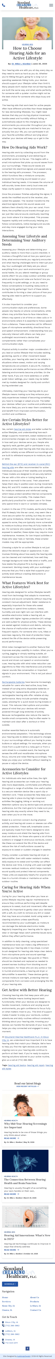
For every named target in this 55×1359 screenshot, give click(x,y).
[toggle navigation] (51, 5)
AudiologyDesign (23, 1356)
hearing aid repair (35, 1065)
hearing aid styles (22, 429)
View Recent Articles (26, 1086)
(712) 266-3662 (12, 1325)
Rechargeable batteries (13, 682)
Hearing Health (11, 1121)
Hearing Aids (27, 44)
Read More (10, 1138)
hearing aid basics (17, 1065)
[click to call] (3, 5)
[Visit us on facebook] (27, 1348)
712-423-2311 (11, 1343)
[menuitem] (13, 1297)
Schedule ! (10, 1284)
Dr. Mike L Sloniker (21, 64)
